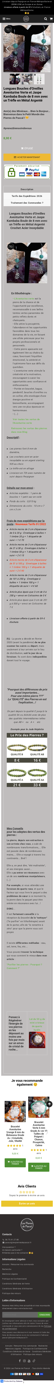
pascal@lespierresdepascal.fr (18, 1243)
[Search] (45, 18)
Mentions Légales (10, 1274)
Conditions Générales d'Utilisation (17, 1289)
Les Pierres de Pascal (20, 1368)
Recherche (6, 1269)
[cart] (51, 18)
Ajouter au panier (16, 1163)
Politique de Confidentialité (14, 1279)
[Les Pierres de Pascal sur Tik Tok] (34, 1362)
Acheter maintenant (28, 157)
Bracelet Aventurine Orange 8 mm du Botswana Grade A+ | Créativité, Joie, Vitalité (15, 1133)
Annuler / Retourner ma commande (18, 1264)
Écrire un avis (27, 1203)
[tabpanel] (15, 79)
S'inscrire (44, 1315)
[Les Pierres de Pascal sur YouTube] (29, 1361)
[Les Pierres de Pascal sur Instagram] (24, 1361)
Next (47, 48)
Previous (7, 48)
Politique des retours (11, 1293)
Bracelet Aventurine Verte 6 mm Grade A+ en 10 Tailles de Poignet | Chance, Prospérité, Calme (38, 1134)
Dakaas (19, 1381)
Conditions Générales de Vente (16, 1284)
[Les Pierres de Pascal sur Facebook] (20, 1361)
